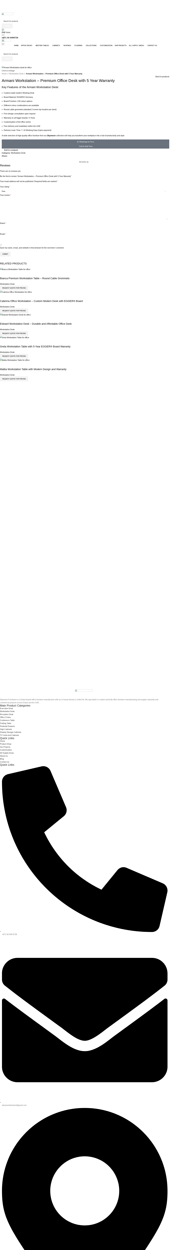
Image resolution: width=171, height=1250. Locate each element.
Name (3, 223)
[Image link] (83, 694)
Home (4, 74)
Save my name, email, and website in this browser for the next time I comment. (32, 248)
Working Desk (28, 93)
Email (3, 234)
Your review (5, 195)
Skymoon (51, 136)
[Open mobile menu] (85, 49)
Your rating (5, 187)
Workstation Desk (16, 74)
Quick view (3, 365)
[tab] (83, 162)
